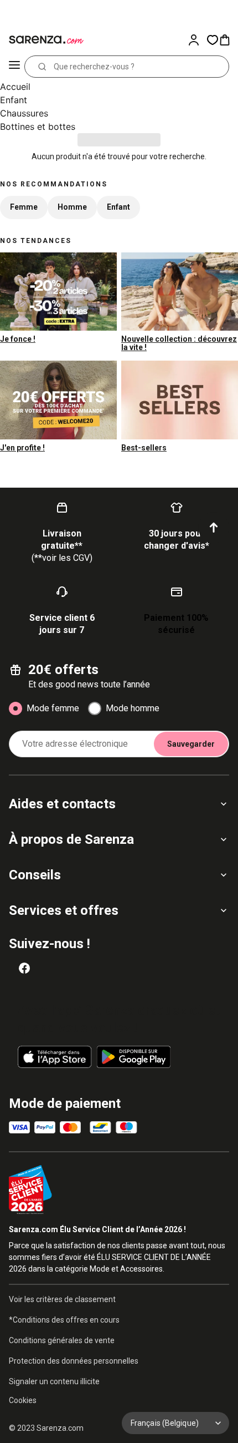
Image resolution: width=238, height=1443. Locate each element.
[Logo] (44, 40)
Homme (72, 206)
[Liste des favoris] (212, 40)
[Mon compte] (197, 40)
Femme (24, 206)
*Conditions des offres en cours (64, 1319)
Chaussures (24, 113)
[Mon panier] (228, 40)
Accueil (15, 86)
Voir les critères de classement (62, 1299)
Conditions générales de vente (62, 1340)
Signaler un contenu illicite (54, 1381)
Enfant (13, 99)
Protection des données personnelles (73, 1360)
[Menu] (14, 66)
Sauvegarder (191, 744)
